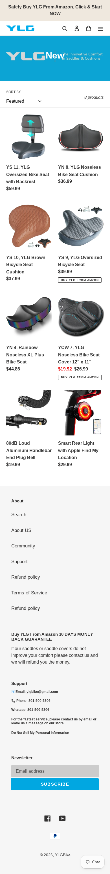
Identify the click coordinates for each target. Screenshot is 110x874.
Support (19, 561)
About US (21, 530)
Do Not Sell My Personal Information (40, 733)
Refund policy (25, 577)
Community (23, 546)
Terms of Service (29, 593)
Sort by (13, 92)
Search (18, 514)
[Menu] (100, 28)
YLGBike (63, 855)
